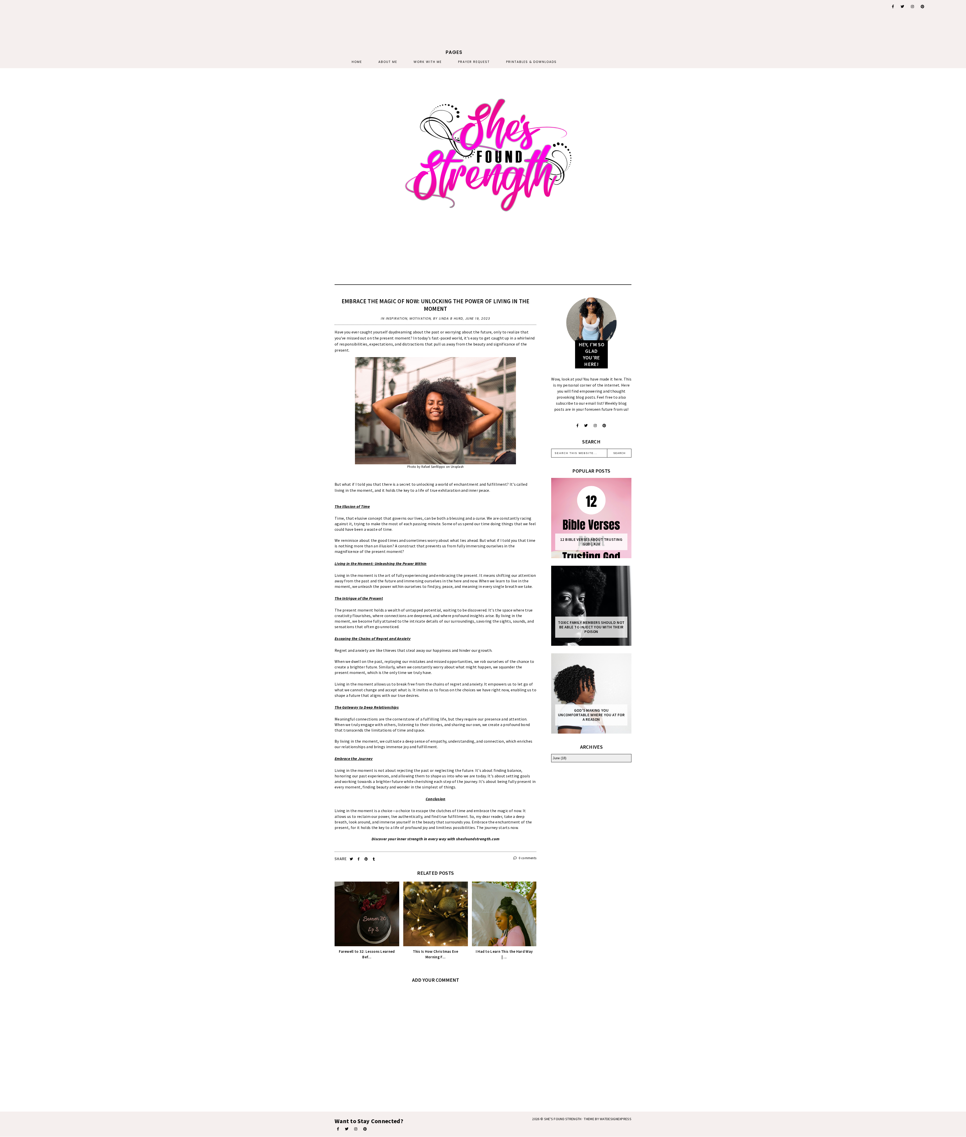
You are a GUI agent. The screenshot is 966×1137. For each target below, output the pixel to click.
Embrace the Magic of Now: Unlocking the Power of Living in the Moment (436, 304)
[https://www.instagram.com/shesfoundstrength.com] (912, 6)
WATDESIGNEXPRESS (615, 1119)
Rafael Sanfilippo (433, 467)
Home (357, 62)
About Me (387, 62)
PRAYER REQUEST (474, 62)
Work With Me (428, 62)
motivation (420, 318)
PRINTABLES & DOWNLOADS (531, 62)
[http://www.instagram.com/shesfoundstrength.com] (355, 1129)
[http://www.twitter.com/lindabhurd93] (586, 425)
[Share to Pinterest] (367, 859)
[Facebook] (893, 6)
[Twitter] (903, 6)
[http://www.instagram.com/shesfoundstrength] (595, 425)
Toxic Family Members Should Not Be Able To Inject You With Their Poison (591, 627)
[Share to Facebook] (359, 859)
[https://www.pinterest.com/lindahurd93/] (365, 1129)
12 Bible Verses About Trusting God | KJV (591, 541)
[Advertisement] (306, 31)
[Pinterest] (923, 6)
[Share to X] (352, 859)
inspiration (397, 318)
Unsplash (457, 467)
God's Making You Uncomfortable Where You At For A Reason (591, 715)
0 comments (527, 858)
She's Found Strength (563, 1119)
